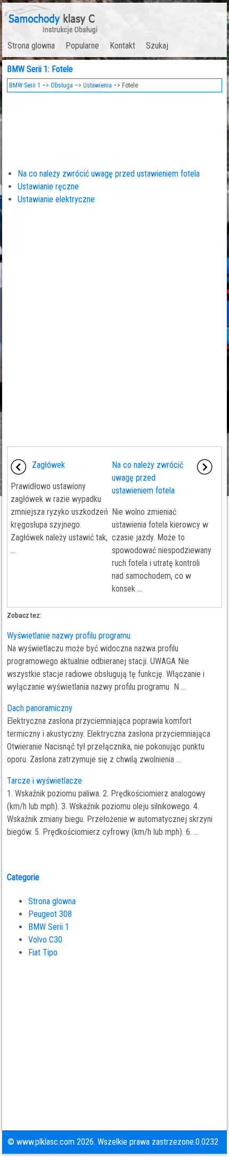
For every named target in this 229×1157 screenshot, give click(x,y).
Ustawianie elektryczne (56, 199)
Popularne (82, 46)
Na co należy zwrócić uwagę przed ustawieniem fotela (109, 174)
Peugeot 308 (50, 914)
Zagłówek (48, 465)
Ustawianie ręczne (48, 186)
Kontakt (122, 46)
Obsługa (62, 85)
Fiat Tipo (43, 952)
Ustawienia (97, 85)
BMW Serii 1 (24, 85)
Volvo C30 (45, 940)
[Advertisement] (115, 127)
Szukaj (157, 46)
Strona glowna (31, 46)
